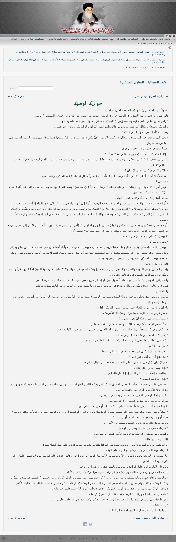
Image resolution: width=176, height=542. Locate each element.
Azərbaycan (83, 538)
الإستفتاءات (121, 39)
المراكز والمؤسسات (77, 39)
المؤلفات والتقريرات (149, 39)
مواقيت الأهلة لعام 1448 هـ (143, 43)
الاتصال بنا (13, 39)
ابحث (13, 88)
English (95, 538)
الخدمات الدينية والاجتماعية (58, 39)
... (172, 39)
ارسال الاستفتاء (107, 39)
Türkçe (71, 538)
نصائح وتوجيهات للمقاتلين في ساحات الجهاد (145, 67)
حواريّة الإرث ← (17, 95)
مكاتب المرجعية (26, 39)
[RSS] (170, 36)
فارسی (113, 538)
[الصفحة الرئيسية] (174, 36)
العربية (123, 538)
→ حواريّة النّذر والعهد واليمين (151, 95)
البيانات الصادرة (93, 39)
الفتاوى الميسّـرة (132, 82)
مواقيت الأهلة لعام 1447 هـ (164, 43)
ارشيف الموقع (40, 39)
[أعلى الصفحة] (3, 538)
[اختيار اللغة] (167, 36)
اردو (104, 538)
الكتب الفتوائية (133, 39)
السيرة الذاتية (164, 39)
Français (60, 538)
